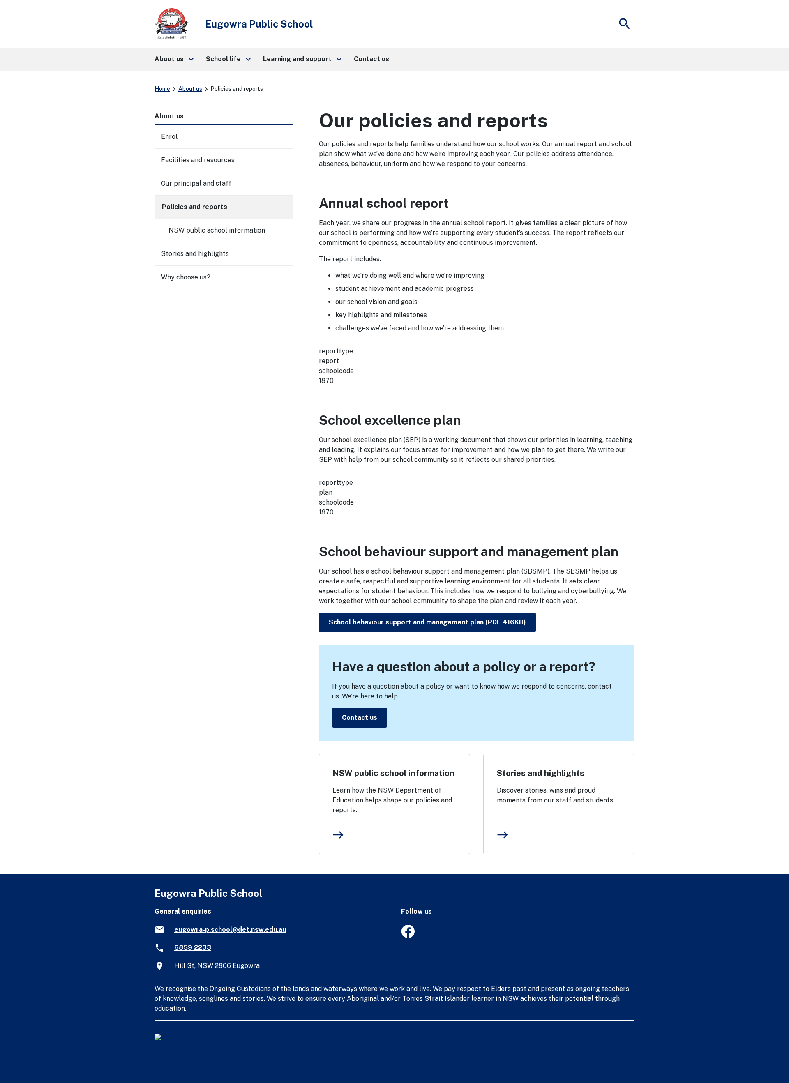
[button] (173, 59)
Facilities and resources (198, 160)
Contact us (359, 717)
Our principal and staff (196, 183)
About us (190, 88)
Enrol (169, 137)
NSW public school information (393, 773)
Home (162, 88)
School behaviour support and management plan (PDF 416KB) (427, 622)
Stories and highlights (540, 773)
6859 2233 (192, 948)
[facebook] (408, 936)
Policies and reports (194, 207)
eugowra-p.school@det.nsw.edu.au (230, 929)
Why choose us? (185, 277)
